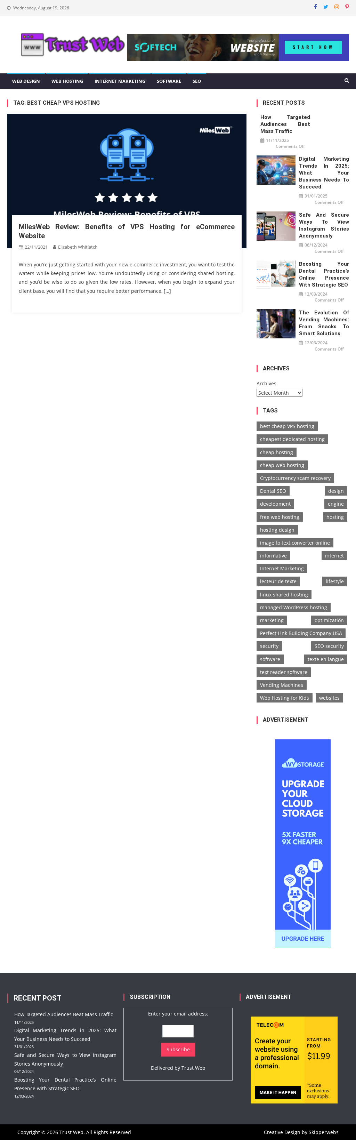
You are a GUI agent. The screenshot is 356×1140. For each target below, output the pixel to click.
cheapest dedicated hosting (292, 439)
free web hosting (279, 517)
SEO (197, 81)
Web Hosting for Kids (284, 698)
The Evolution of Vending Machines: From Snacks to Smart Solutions (324, 323)
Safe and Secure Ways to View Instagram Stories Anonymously (324, 225)
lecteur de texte (278, 581)
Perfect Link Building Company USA (301, 633)
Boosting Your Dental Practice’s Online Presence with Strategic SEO (324, 274)
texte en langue (326, 659)
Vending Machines (281, 685)
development (275, 503)
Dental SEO (273, 491)
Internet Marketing (120, 81)
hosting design (277, 530)
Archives (266, 383)
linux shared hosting (284, 594)
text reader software (283, 672)
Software (169, 81)
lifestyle (335, 581)
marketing (272, 620)
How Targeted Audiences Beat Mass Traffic (285, 124)
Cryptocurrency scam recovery (295, 478)
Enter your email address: (178, 1013)
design (336, 491)
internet (334, 555)
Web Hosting (67, 81)
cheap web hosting (282, 465)
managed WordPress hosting (293, 607)
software (270, 659)
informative (273, 555)
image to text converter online (295, 542)
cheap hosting (276, 452)
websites (329, 698)
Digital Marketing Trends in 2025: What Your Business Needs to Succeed (324, 173)
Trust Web (193, 1068)
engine (336, 503)
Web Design (26, 81)
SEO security (329, 646)
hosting (335, 517)
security (269, 646)
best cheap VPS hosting (287, 426)
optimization (329, 620)
